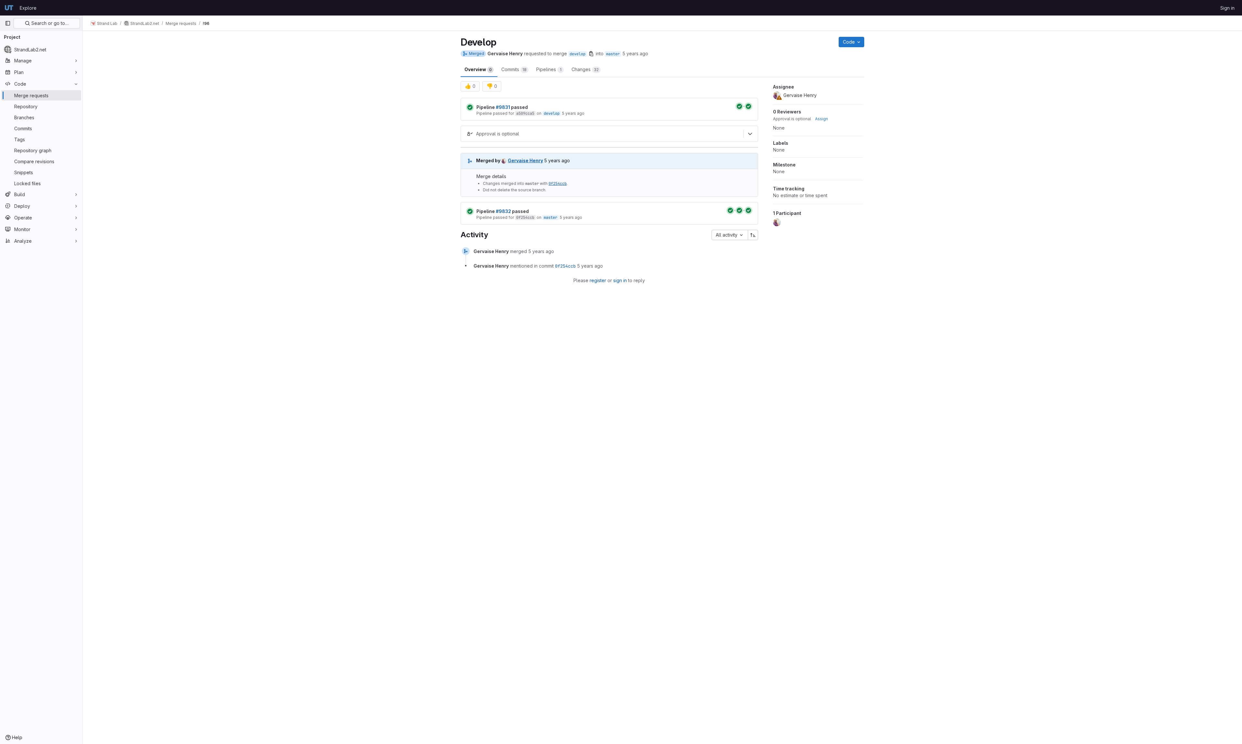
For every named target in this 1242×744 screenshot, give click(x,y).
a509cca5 (525, 113)
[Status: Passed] (470, 107)
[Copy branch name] (591, 54)
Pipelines (548, 69)
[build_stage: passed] (739, 106)
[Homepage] (9, 8)
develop (577, 54)
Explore (28, 8)
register (598, 280)
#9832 (503, 211)
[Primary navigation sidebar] (8, 23)
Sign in (1227, 8)
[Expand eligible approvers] (750, 134)
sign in (620, 280)
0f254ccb (558, 183)
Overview (478, 69)
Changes (585, 69)
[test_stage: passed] (748, 106)
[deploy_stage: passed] (748, 210)
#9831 (503, 107)
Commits (514, 69)
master (613, 54)
